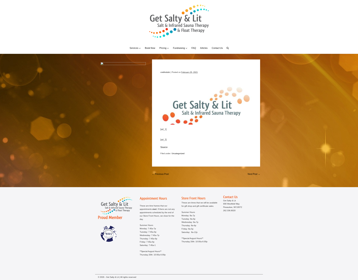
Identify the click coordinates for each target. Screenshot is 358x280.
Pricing (162, 48)
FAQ (193, 48)
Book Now (150, 48)
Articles (204, 48)
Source (164, 147)
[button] (227, 48)
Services (134, 48)
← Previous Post (160, 174)
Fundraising (179, 48)
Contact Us (217, 48)
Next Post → (254, 174)
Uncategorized (178, 153)
